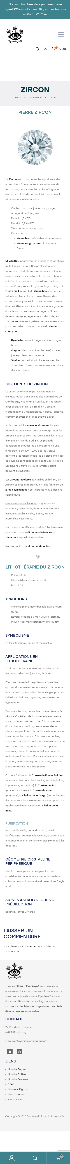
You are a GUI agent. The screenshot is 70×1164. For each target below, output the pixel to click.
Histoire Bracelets (18, 1079)
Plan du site (15, 1099)
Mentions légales (18, 1089)
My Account (11, 1158)
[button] (62, 34)
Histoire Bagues (17, 1069)
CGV (10, 1084)
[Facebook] (10, 1051)
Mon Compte (16, 1094)
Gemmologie (35, 97)
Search (35, 1158)
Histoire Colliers (17, 1074)
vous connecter (27, 946)
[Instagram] (19, 1051)
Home (18, 97)
